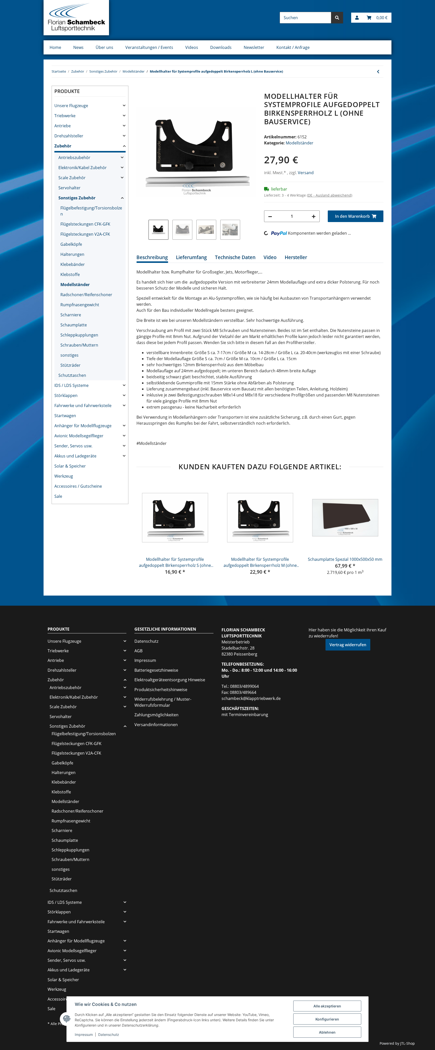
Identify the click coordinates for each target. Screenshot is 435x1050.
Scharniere (70, 315)
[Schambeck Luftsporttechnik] (76, 17)
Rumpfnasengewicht (79, 304)
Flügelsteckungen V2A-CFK (85, 234)
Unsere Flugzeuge (71, 105)
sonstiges (69, 355)
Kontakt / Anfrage (293, 47)
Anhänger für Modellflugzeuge (83, 425)
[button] (357, 18)
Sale (58, 496)
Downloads (221, 47)
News (78, 47)
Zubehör (62, 146)
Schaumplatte (73, 325)
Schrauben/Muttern (79, 345)
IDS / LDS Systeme (71, 385)
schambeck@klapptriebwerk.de (251, 698)
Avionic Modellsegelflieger (78, 436)
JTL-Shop (407, 1043)
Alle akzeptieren (327, 1006)
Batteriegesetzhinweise (156, 670)
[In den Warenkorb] (140, 89)
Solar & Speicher (70, 466)
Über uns (104, 47)
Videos (191, 47)
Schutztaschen (72, 375)
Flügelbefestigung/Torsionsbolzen (91, 211)
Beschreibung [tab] (152, 257)
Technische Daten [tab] (235, 257)
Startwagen (65, 415)
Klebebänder (72, 264)
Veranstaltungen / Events (149, 47)
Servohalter (69, 188)
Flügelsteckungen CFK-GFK (85, 224)
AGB (138, 651)
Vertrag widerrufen (348, 644)
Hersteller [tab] (296, 257)
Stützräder (70, 365)
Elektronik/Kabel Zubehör (82, 167)
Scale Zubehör (72, 177)
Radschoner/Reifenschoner (86, 294)
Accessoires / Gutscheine (78, 486)
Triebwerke (65, 115)
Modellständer (299, 143)
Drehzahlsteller (68, 136)
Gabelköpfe (71, 244)
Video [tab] (270, 257)
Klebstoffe (70, 274)
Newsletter (254, 47)
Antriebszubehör (74, 157)
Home (55, 47)
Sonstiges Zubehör (76, 198)
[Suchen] (337, 17)
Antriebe (62, 126)
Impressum (145, 660)
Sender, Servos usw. (73, 446)
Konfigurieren (327, 1019)
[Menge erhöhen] (313, 216)
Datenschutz (146, 641)
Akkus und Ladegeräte (75, 456)
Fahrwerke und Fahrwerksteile (83, 405)
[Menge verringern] (270, 216)
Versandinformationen (156, 724)
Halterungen (72, 254)
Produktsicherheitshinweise (160, 689)
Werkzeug (63, 476)
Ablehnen (327, 1032)
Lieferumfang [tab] (191, 257)
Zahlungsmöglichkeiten (156, 715)
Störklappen (66, 395)
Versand (306, 172)
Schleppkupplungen (79, 335)
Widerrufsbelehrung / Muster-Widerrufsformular (162, 702)
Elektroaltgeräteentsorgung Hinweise (169, 680)
